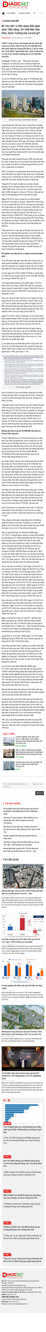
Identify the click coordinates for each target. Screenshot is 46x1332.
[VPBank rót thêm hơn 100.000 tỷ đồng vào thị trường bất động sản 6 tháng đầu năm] (23, 1205)
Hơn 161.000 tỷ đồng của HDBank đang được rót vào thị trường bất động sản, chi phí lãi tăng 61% (22, 1163)
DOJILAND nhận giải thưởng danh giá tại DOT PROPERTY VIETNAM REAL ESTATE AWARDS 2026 (21, 811)
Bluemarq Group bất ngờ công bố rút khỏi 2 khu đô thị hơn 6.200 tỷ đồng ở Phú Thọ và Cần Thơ (21, 829)
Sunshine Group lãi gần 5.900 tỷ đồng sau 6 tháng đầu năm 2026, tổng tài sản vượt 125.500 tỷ (20, 820)
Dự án (18, 769)
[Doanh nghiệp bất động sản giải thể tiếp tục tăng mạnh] (23, 971)
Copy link (39, 784)
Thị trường (11, 13)
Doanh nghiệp (24, 13)
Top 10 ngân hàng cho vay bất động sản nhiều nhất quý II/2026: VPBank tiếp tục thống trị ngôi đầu (22, 1129)
